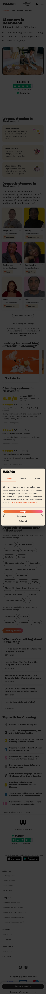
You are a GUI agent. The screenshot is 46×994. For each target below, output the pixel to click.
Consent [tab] (8, 478)
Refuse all (23, 521)
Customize (21, 516)
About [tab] (37, 478)
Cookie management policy (24, 502)
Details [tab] (23, 478)
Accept (23, 512)
